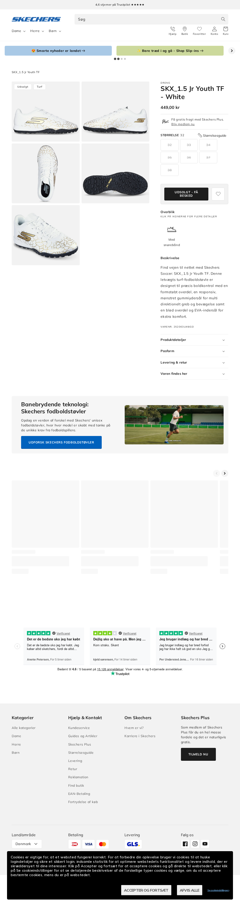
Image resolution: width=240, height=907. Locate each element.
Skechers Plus (79, 744)
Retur (72, 769)
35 (170, 157)
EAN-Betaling (79, 794)
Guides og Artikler (83, 736)
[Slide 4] (125, 59)
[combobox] (152, 19)
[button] (226, 31)
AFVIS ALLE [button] (189, 890)
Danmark (23, 844)
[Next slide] (231, 50)
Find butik (76, 785)
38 (170, 170)
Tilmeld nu (198, 754)
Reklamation (78, 777)
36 (189, 157)
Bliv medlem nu (183, 124)
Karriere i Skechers (139, 736)
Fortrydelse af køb (83, 802)
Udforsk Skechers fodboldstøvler (61, 442)
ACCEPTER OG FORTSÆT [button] (146, 890)
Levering (75, 761)
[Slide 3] (122, 59)
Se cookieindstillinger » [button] (218, 890)
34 (208, 145)
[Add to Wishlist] (218, 194)
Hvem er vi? (134, 728)
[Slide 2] (118, 59)
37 (208, 157)
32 (170, 145)
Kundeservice (79, 728)
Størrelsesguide (81, 752)
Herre (35, 31)
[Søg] (223, 19)
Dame (16, 31)
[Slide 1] (115, 59)
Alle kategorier (24, 728)
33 (189, 145)
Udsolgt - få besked (186, 194)
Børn (52, 31)
